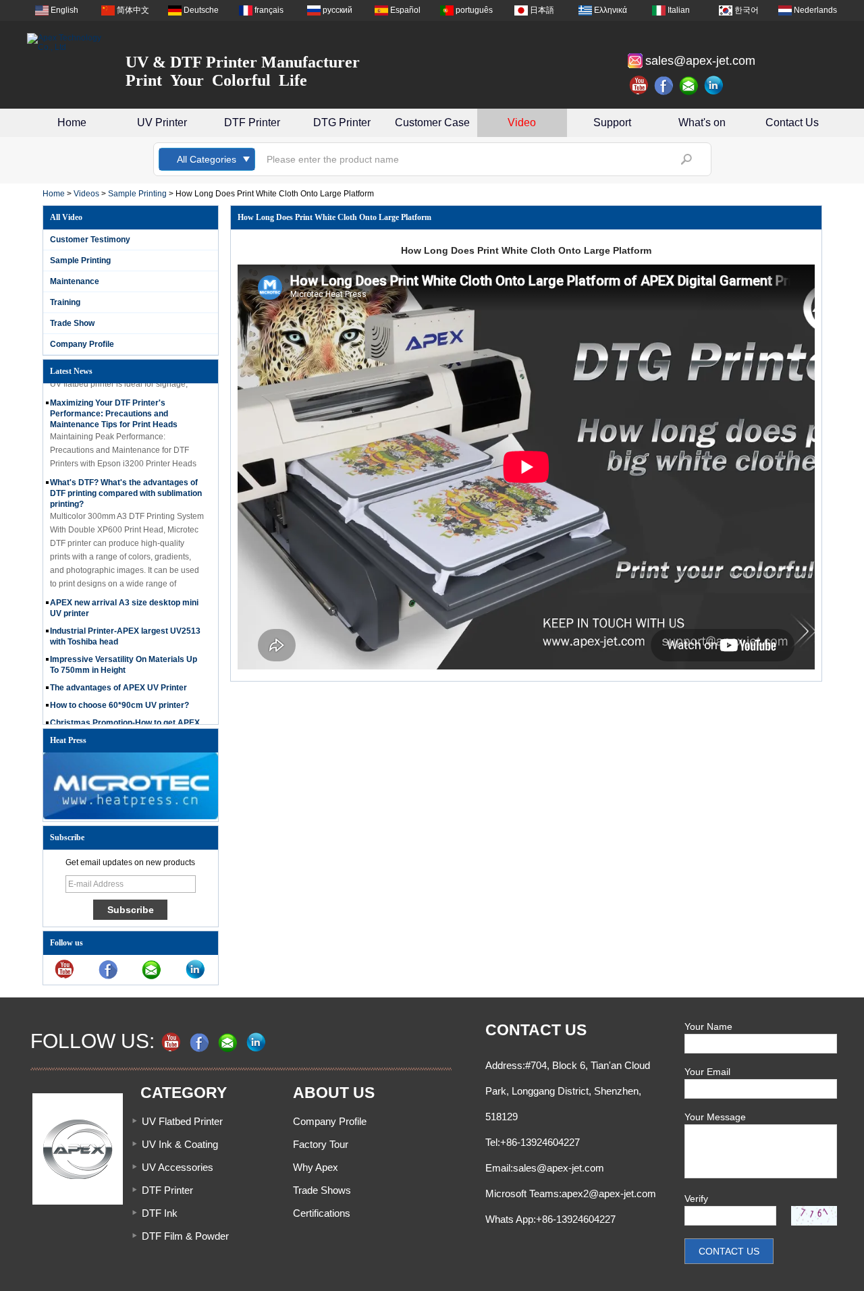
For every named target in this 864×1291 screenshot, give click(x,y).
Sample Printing (137, 193)
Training (65, 302)
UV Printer (162, 122)
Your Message (715, 1116)
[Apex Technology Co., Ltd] (67, 42)
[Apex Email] (689, 86)
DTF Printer (252, 122)
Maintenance (74, 281)
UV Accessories (177, 1167)
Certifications (321, 1213)
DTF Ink (160, 1213)
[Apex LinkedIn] (714, 86)
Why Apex (315, 1167)
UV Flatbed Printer (182, 1121)
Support (612, 122)
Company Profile (82, 344)
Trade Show (72, 323)
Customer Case (432, 122)
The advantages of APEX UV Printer (118, 679)
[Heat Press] (130, 816)
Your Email (707, 1071)
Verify (696, 1198)
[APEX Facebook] (664, 86)
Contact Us (792, 122)
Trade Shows (322, 1190)
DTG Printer (342, 122)
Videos (86, 193)
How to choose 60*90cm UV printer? (119, 697)
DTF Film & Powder (185, 1236)
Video (522, 122)
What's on (702, 122)
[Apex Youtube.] (639, 86)
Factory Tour (320, 1144)
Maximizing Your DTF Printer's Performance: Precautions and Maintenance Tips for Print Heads (114, 405)
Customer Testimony (90, 239)
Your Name (708, 1026)
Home (71, 122)
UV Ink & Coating (180, 1144)
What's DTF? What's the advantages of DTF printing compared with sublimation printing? (126, 485)
